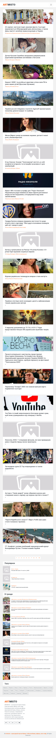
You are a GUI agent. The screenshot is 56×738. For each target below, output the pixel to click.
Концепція (8, 168)
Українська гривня (10, 198)
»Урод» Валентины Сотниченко (17, 578)
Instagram (12, 59)
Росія (17, 86)
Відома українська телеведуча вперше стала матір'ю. (26, 276)
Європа (45, 687)
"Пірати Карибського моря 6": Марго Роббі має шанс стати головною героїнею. (25, 521)
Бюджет (14, 168)
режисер (19, 693)
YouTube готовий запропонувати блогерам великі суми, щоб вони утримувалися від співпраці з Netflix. (27, 414)
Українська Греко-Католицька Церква (31, 33)
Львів (11, 690)
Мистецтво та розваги (17, 599)
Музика (7, 59)
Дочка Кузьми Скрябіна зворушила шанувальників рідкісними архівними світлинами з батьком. (25, 57)
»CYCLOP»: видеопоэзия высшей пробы (19, 587)
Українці (8, 86)
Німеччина (6, 693)
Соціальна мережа (47, 690)
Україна (11, 113)
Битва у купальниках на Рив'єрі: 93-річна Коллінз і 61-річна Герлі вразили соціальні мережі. (26, 251)
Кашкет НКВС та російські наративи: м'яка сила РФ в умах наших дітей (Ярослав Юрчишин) (26, 83)
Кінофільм (38, 690)
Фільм (7, 113)
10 (39, 558)
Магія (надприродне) (15, 227)
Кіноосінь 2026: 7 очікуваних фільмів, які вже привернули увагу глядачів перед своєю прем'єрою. (27, 441)
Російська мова (30, 690)
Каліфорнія (16, 139)
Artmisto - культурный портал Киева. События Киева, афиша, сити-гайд (25, 733)
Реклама (13, 86)
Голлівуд (8, 254)
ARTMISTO (14, 585)
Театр (16, 690)
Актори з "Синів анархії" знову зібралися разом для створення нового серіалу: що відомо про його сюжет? (27, 494)
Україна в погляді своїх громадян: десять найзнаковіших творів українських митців (27, 302)
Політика (14, 616)
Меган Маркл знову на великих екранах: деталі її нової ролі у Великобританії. (26, 136)
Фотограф (23, 227)
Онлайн (22, 198)
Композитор (9, 33)
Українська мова (17, 33)
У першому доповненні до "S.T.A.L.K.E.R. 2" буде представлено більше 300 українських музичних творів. (27, 329)
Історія (50, 687)
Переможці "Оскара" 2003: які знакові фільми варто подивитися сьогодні (25, 388)
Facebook (12, 693)
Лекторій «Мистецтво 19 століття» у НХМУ (20, 570)
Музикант (18, 59)
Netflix (11, 139)
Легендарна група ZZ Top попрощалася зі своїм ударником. (23, 467)
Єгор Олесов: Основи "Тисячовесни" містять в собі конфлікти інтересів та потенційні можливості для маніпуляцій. (25, 164)
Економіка (16, 113)
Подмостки (14, 577)
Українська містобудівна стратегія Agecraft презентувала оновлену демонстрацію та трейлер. (28, 110)
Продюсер (6, 690)
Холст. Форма (15, 569)
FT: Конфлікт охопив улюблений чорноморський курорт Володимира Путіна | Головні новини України (27, 547)
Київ (20, 687)
